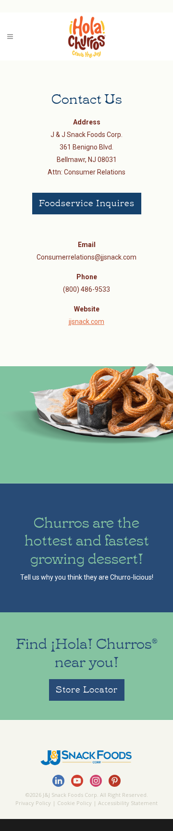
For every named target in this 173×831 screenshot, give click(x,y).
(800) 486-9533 (86, 289)
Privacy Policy (33, 802)
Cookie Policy (74, 802)
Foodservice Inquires (87, 202)
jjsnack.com (86, 321)
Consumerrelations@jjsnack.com (86, 257)
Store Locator (87, 688)
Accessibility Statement (128, 802)
